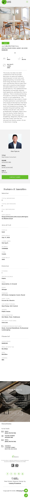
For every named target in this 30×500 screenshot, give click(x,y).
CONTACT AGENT (15, 177)
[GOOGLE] (18, 473)
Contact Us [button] (15, 413)
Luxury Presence (15, 483)
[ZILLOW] (22, 473)
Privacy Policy (22, 491)
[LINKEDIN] (15, 473)
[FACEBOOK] (7, 473)
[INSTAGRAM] (11, 473)
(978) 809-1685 (6, 162)
